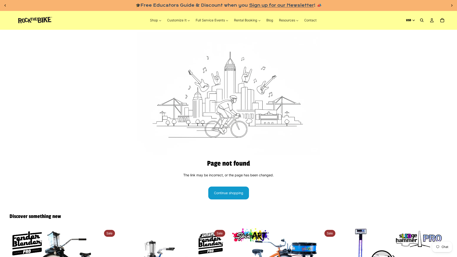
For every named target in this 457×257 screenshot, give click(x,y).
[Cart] (442, 20)
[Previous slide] (5, 5)
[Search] (422, 20)
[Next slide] (452, 5)
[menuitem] (155, 20)
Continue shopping (228, 193)
